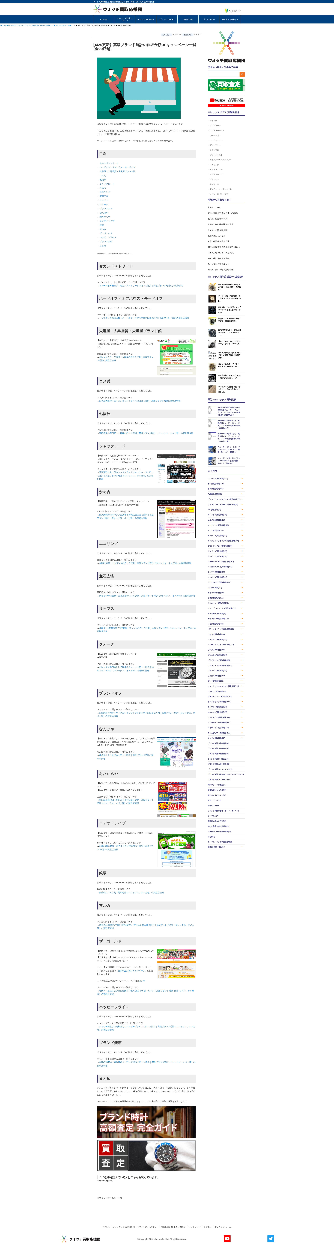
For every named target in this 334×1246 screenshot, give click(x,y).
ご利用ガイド (234, 11)
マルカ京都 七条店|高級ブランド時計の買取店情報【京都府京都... (229, 355)
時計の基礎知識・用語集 (218, 826)
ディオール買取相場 (217, 614)
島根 (232, 253)
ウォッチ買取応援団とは (123, 1227)
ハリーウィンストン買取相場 (221, 645)
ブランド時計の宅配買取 (218, 754)
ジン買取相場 (215, 588)
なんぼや (104, 213)
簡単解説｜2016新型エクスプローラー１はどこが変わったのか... (229, 309)
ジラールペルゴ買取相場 (219, 582)
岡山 (219, 253)
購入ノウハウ (214, 800)
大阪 (223, 247)
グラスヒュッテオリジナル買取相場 (223, 541)
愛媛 (219, 258)
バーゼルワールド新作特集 (219, 831)
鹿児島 (226, 270)
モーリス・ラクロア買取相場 (220, 842)
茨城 (217, 219)
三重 (227, 241)
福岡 (215, 264)
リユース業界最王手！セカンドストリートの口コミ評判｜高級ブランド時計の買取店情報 (141, 285)
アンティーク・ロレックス (221, 189)
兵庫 (227, 247)
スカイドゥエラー (217, 174)
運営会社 (207, 1227)
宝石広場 (104, 196)
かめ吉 (103, 188)
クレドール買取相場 (217, 551)
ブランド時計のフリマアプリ (220, 769)
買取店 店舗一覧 (216, 847)
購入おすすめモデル (217, 795)
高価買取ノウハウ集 (217, 790)
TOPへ (106, 1227)
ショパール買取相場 (217, 577)
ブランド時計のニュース (110, 1198)
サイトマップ (194, 1227)
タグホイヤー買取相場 (218, 603)
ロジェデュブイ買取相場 (219, 733)
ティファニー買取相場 (218, 619)
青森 (215, 213)
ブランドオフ (106, 208)
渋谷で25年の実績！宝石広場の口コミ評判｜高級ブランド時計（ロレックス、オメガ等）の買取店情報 (147, 596)
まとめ (103, 246)
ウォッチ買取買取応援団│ (103, 2)
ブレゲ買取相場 (215, 681)
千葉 (231, 224)
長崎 (223, 264)
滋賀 (215, 247)
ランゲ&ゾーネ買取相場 (219, 717)
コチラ (142, 981)
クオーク (104, 204)
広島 (215, 253)
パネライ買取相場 (216, 634)
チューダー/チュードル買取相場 (222, 608)
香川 (215, 258)
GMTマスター (215, 135)
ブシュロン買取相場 (217, 655)
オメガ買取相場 (216, 484)
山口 (223, 253)
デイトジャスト (216, 155)
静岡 (215, 241)
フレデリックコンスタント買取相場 (223, 686)
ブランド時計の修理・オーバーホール (223, 811)
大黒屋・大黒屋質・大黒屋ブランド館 (117, 171)
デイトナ (213, 121)
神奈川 (222, 224)
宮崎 (221, 270)
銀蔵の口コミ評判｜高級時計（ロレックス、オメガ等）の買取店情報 (131, 892)
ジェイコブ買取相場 (217, 556)
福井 (223, 236)
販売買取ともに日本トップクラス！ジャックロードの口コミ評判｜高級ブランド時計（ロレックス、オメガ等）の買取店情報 (125, 475)
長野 (221, 230)
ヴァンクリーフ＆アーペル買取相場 (223, 504)
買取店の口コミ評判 (217, 821)
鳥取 (227, 253)
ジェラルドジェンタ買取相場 (221, 562)
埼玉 (227, 224)
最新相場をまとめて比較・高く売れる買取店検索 (134, 2)
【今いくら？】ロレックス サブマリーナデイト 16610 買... (229, 342)
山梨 (217, 230)
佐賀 (219, 264)
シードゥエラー (216, 140)
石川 (219, 236)
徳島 (223, 258)
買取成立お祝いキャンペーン (131, 971)
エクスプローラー (217, 130)
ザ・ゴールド (106, 233)
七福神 (103, 180)
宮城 (223, 213)
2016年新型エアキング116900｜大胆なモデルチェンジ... (229, 376)
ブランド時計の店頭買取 (218, 743)
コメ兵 (103, 176)
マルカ (103, 229)
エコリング (105, 192)
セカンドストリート (109, 163)
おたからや (105, 217)
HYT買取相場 (214, 510)
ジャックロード (107, 184)
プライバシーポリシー (148, 1227)
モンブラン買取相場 (217, 707)
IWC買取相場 (215, 494)
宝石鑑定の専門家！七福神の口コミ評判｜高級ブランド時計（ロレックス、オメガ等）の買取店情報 (146, 433)
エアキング (214, 165)
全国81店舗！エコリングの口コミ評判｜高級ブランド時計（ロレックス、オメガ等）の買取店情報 (145, 563)
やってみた (213, 816)
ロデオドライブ (107, 221)
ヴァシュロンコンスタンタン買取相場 (224, 499)
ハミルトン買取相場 (217, 639)
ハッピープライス (108, 237)
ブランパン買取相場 (217, 671)
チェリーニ (214, 184)
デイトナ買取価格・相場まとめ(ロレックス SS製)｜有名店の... (229, 287)
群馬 (225, 219)
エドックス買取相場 (217, 515)
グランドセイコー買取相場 (220, 546)
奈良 (232, 247)
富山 (215, 236)
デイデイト (214, 179)
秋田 (227, 213)
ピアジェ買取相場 (216, 650)
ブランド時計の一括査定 (218, 759)
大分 (227, 264)
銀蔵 (102, 225)
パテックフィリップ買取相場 (221, 629)
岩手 (219, 213)
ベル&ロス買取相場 (217, 691)
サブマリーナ (215, 125)
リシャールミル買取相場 (219, 722)
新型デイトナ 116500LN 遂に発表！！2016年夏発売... (229, 320)
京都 (219, 247)
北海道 (218, 207)
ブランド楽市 (106, 241)
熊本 (217, 270)
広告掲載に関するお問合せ (173, 1227)
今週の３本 (213, 806)
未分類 (211, 837)
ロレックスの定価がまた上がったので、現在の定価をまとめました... (229, 389)
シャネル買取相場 (216, 572)
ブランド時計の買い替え (218, 764)
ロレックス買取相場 (218, 479)
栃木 (221, 219)
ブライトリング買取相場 (219, 660)
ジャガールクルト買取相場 (220, 567)
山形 (232, 213)
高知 (227, 258)
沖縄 (231, 270)
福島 (236, 213)
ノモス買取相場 (215, 624)
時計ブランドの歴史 (217, 785)
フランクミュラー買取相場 (220, 665)
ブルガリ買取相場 (216, 676)
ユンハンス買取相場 (217, 712)
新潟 (225, 230)
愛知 (223, 241)
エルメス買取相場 (216, 520)
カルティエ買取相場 (217, 536)
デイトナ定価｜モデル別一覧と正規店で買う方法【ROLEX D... (229, 298)
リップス (104, 200)
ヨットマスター (216, 169)
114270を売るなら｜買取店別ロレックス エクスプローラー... (229, 332)
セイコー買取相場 (216, 593)
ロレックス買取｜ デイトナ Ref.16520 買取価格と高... (228, 365)
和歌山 (237, 247)
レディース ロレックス (219, 194)
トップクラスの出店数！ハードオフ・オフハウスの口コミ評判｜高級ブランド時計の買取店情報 (144, 318)
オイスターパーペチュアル (221, 160)
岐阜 (219, 241)
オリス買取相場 (215, 530)
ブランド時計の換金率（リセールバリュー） (226, 774)
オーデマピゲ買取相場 (218, 525)
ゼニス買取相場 (215, 598)
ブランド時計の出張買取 (218, 748)
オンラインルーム (222, 1227)
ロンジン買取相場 (216, 738)
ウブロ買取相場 (215, 489)
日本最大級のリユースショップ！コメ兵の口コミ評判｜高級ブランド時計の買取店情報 (140, 401)
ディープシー (215, 145)
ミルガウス (214, 150)
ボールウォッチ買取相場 (219, 702)
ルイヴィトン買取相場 (218, 728)
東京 (217, 224)
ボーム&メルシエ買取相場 (219, 696)
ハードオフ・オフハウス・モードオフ (117, 167)
